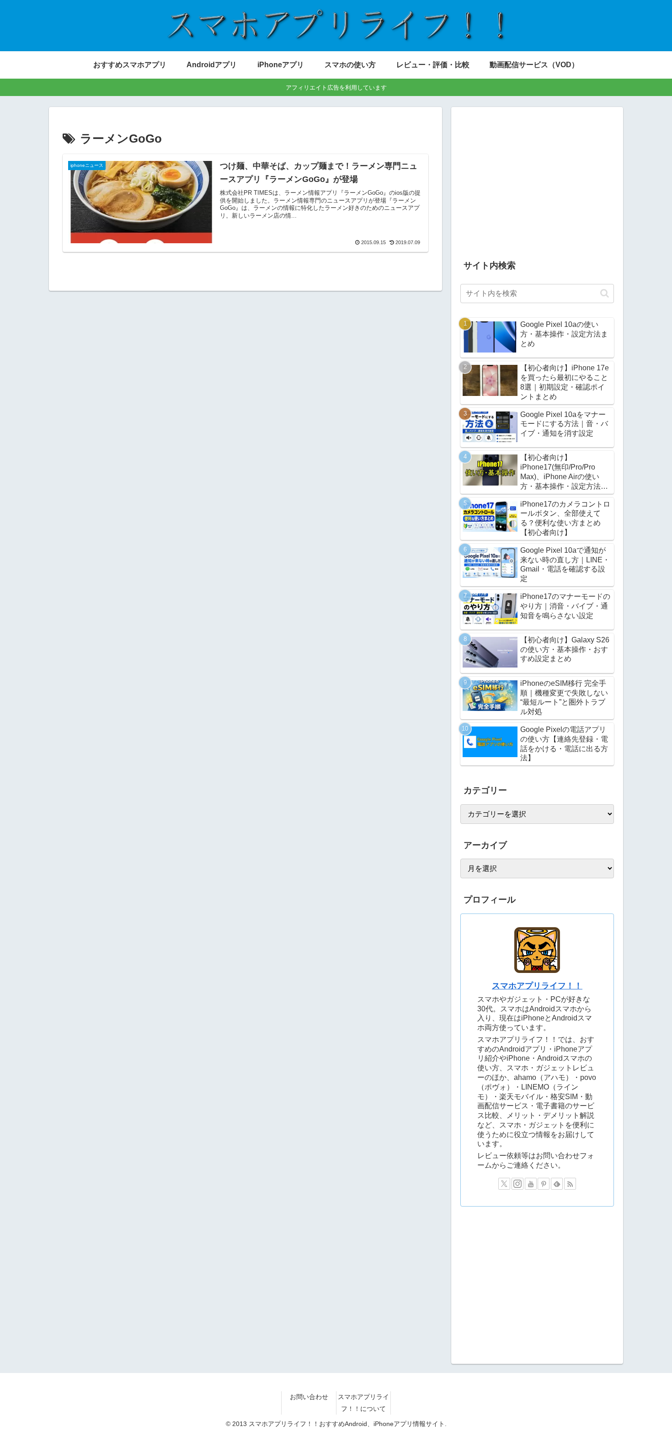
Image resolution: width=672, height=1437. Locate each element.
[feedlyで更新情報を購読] (557, 1184)
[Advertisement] (537, 180)
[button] (605, 293)
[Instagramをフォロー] (517, 1184)
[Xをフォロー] (504, 1184)
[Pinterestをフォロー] (543, 1184)
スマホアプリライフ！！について (363, 1402)
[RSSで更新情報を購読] (570, 1184)
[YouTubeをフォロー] (531, 1184)
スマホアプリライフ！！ (537, 985)
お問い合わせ (309, 1396)
